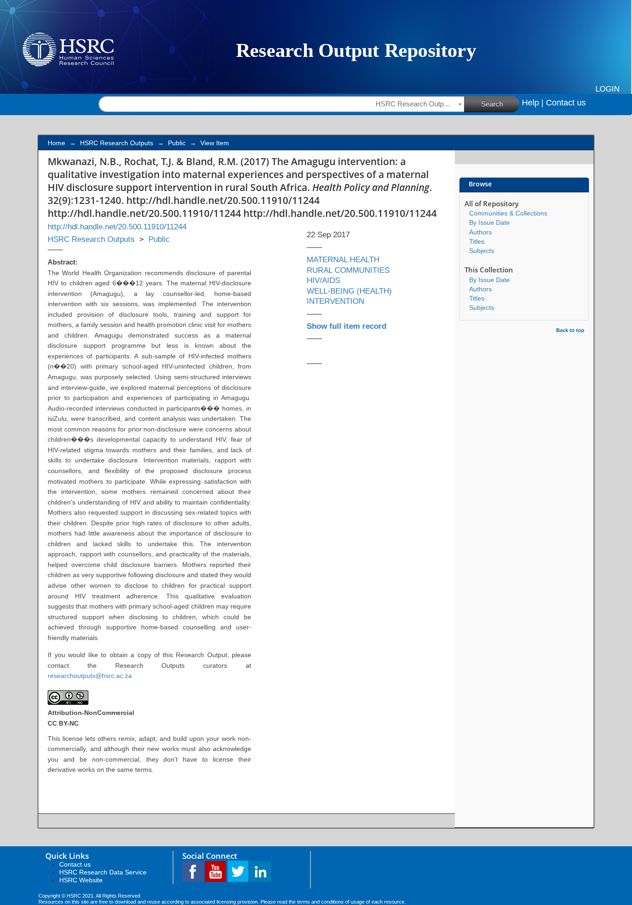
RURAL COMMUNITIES (348, 270)
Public (177, 143)
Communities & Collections (508, 213)
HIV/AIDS (323, 280)
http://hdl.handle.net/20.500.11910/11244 (117, 226)
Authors (480, 232)
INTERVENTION (335, 301)
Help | (533, 102)
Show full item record (346, 326)
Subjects (481, 250)
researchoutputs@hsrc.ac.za (90, 675)
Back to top (570, 330)
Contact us (566, 102)
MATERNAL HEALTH (343, 259)
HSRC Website (81, 880)
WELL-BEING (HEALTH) (349, 291)
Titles (476, 241)
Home (56, 143)
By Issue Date (489, 222)
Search (492, 104)
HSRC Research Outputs (116, 143)
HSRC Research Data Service (103, 872)
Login (607, 89)
